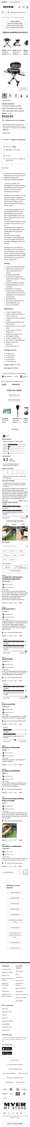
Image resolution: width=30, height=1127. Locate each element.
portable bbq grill (15, 898)
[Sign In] (19, 7)
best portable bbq (15, 914)
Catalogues (5, 991)
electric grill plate (15, 892)
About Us (4, 1018)
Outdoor (8, 17)
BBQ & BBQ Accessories (18, 17)
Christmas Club (7, 1027)
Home (3, 17)
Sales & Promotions (22, 994)
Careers (4, 1015)
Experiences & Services (20, 984)
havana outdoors (15, 942)
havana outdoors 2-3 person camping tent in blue (15, 935)
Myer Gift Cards (7, 1012)
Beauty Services (20, 988)
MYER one (5, 1009)
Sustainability (6, 1024)
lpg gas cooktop (15, 909)
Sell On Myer (6, 1030)
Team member (20, 1082)
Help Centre (19, 971)
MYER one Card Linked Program (6, 995)
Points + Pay (5, 975)
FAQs (17, 974)
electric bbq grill (15, 903)
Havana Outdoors (8, 104)
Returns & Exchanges (5, 984)
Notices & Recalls (21, 998)
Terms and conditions (9, 1073)
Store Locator (20, 980)
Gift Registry (19, 991)
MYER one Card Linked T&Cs (15, 1078)
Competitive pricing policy (15, 1064)
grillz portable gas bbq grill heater (15, 921)
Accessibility (19, 1001)
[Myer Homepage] (8, 8)
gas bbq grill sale (15, 927)
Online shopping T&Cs (15, 1069)
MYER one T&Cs (22, 1073)
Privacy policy (9, 1082)
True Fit (4, 988)
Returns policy (15, 1060)
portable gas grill (15, 948)
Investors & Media (7, 1021)
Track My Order (6, 969)
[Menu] (2, 12)
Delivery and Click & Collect (8, 979)
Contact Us (19, 977)
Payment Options (7, 972)
